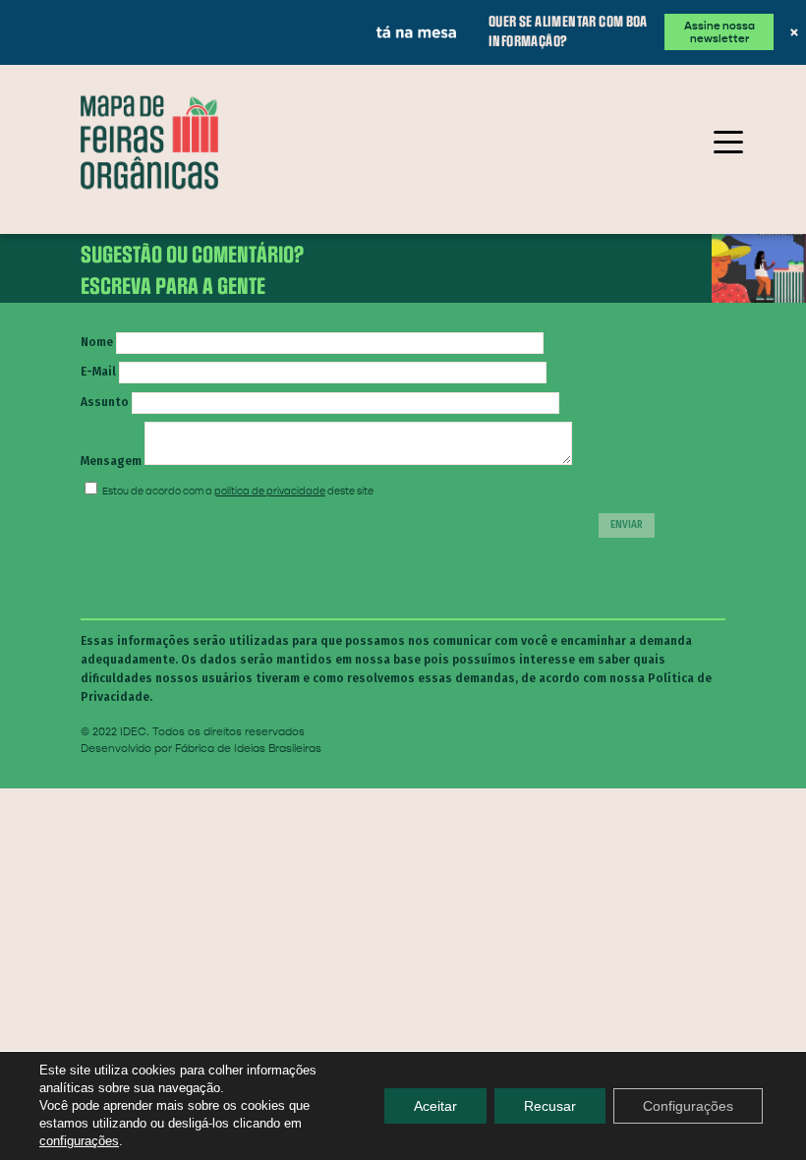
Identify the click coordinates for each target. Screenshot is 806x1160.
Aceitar (435, 1106)
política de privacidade (269, 540)
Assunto (105, 449)
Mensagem (111, 508)
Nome (97, 390)
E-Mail (98, 420)
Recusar (550, 1106)
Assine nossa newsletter (607, 25)
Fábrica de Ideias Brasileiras (248, 796)
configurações (79, 1140)
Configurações (688, 1106)
